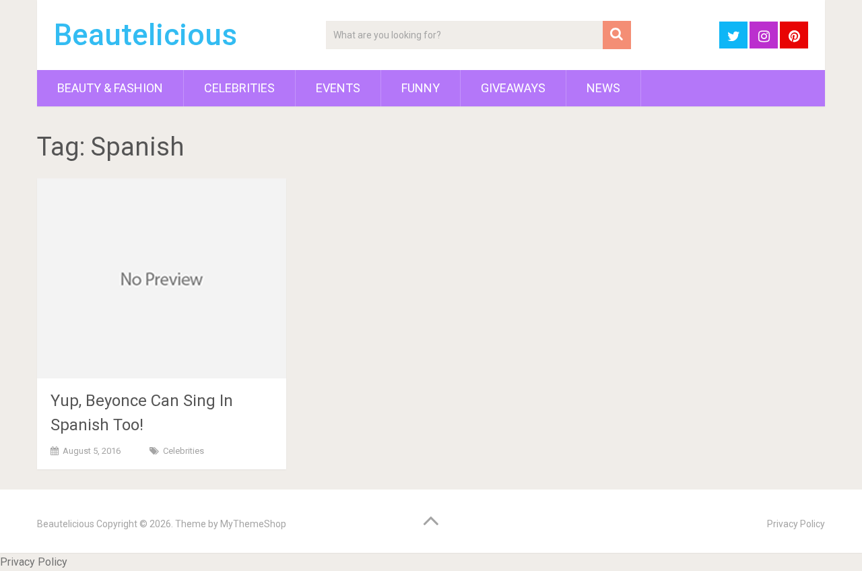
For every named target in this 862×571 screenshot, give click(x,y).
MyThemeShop (253, 523)
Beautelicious (145, 35)
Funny (420, 88)
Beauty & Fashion (110, 88)
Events (338, 88)
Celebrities (239, 88)
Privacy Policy (796, 523)
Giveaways (513, 88)
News (603, 88)
